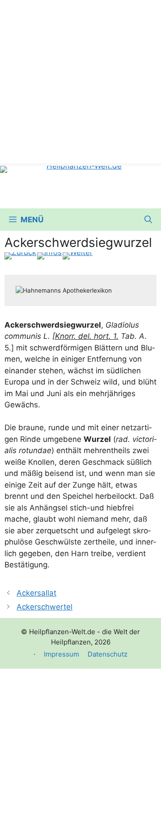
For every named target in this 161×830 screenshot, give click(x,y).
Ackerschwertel (44, 606)
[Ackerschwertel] (78, 255)
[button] (148, 219)
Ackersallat (36, 592)
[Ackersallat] (20, 255)
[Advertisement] (80, 80)
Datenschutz (107, 654)
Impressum (61, 654)
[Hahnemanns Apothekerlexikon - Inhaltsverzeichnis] (49, 255)
